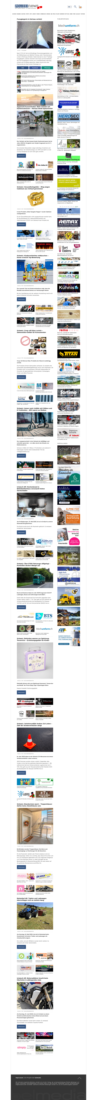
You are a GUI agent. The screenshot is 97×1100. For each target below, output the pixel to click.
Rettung (67, 14)
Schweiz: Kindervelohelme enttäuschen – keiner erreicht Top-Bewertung (33, 256)
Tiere (74, 14)
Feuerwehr (61, 14)
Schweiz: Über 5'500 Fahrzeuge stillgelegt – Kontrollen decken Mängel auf (33, 564)
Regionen (19, 14)
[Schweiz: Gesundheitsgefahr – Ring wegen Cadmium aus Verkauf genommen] (35, 199)
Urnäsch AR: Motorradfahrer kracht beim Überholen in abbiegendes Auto (32, 979)
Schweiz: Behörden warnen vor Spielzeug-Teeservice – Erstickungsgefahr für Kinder (33, 639)
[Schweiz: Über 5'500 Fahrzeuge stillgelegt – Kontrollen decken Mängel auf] (35, 578)
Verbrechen (43, 14)
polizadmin (24, 50)
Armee (71, 14)
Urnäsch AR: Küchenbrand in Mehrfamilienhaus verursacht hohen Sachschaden (31, 488)
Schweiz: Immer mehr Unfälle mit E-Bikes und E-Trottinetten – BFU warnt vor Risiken (34, 409)
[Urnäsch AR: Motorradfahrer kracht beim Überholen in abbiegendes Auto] (35, 995)
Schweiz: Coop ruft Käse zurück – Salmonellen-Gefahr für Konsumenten (31, 331)
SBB (51, 14)
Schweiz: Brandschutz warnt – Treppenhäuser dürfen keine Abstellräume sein (34, 805)
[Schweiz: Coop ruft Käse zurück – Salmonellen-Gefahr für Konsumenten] (35, 345)
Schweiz (14, 14)
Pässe (54, 14)
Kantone (23, 14)
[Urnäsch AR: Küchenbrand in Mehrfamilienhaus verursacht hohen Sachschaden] (35, 505)
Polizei (57, 14)
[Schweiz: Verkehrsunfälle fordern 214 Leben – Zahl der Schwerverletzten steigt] (35, 740)
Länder (34, 14)
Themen (38, 14)
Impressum (19, 1077)
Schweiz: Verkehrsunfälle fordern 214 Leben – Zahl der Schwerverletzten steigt (34, 724)
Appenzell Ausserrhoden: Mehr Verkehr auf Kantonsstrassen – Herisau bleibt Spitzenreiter (35, 107)
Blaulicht (78, 14)
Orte (31, 14)
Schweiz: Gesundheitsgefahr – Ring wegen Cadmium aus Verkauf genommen (33, 188)
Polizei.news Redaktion (29, 138)
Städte (27, 14)
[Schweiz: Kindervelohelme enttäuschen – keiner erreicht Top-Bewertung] (35, 272)
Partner (83, 14)
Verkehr (48, 14)
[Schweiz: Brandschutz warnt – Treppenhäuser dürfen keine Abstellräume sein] (35, 826)
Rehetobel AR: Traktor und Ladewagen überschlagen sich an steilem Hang (31, 899)
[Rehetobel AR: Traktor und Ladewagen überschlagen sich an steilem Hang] (35, 916)
